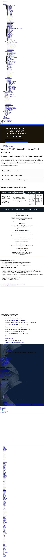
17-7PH (8, 71)
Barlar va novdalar (8, 103)
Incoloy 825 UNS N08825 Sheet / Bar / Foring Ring (17, 333)
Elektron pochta (3, 412)
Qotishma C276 (12, 404)
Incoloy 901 (9, 31)
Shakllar (4, 101)
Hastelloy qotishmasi (4, 382)
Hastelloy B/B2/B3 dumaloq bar (10, 285)
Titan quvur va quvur (11, 83)
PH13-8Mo (9, 68)
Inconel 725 (9, 12)
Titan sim (9, 85)
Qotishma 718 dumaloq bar (26, 404)
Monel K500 (9, 18)
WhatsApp (6, 411)
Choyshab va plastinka (9, 105)
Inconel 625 (9, 7)
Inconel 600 (9, 8)
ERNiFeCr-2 (7, 98)
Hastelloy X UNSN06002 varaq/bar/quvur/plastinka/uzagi (14, 283)
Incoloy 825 (9, 27)
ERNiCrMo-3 (7, 95)
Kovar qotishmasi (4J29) (11, 53)
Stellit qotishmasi (10, 49)
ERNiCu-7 (7, 99)
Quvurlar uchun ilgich (9, 110)
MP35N (8, 43)
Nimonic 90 (9, 36)
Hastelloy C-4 (9, 24)
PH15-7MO (9, 69)
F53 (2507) (9, 66)
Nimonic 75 (9, 35)
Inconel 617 (9, 14)
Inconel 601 (9, 9)
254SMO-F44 (9, 67)
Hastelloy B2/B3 (3, 364)
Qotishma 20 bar (35, 404)
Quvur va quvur (8, 104)
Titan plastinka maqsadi (11, 87)
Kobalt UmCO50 (10, 50)
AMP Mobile (5, 403)
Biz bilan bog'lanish (6, 118)
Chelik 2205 (9, 73)
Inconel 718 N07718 (4, 359)
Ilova (4, 116)
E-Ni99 (6, 93)
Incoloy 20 (9, 38)
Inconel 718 (9, 6)
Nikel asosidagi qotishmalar (10, 5)
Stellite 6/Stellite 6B (4, 357)
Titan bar (9, 79)
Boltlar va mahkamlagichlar (10, 107)
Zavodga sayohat (8, 112)
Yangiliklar (5, 117)
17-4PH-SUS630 (10, 72)
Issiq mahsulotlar (6, 401)
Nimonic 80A (9, 33)
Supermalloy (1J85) (10, 55)
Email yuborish (3, 408)
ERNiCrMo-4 (7, 97)
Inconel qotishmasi (3, 381)
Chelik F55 (9, 65)
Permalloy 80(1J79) (10, 54)
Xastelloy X (9, 21)
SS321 (8, 77)
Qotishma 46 (9, 58)
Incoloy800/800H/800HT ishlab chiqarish (14, 28)
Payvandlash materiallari (7, 91)
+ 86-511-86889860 (7, 121)
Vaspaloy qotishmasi (11, 46)
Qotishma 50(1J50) (10, 59)
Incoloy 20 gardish (22, 237)
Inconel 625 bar (18, 404)
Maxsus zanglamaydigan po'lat (10, 61)
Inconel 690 (9, 15)
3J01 (8, 60)
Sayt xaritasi (5, 402)
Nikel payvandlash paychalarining (11, 96)
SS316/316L (9, 76)
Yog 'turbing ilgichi (3, 376)
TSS (6, 115)
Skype (1, 409)
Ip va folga (7, 106)
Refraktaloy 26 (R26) (11, 44)
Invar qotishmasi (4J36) (11, 52)
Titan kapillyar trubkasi (11, 81)
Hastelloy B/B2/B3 (10, 22)
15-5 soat (9, 70)
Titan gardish (9, 84)
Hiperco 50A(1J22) (10, 56)
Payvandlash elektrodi (9, 92)
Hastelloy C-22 (10, 25)
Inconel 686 (9, 13)
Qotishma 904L (10, 64)
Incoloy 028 (9, 39)
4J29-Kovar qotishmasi (4, 362)
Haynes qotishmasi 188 (11, 45)
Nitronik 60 (9, 63)
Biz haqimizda (5, 111)
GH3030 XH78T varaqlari (5, 360)
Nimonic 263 (9, 37)
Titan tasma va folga (11, 88)
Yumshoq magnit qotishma (12, 57)
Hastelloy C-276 (10, 19)
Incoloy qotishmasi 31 (11, 40)
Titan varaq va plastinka (11, 89)
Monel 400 (9, 17)
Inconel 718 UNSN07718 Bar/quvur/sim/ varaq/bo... (17, 324)
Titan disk (9, 80)
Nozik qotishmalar (8, 51)
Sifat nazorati (7, 113)
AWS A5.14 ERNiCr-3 (9, 94)
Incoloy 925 (9, 32)
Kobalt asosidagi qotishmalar (10, 41)
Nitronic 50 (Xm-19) (11, 62)
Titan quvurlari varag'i (11, 86)
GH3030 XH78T (10, 34)
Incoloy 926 (9, 29)
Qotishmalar (5, 4)
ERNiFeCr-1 (7, 100)
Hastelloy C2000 (10, 26)
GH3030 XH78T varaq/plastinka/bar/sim (14, 342)
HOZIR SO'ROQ (3, 391)
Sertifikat (6, 114)
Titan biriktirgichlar (10, 82)
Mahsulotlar (5, 145)
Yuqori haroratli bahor (9, 109)
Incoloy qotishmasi (3, 383)
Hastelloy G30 (10, 23)
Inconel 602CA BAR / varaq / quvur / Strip (15, 320)
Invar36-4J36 (2, 361)
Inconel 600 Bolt (9, 338)
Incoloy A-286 (10, 30)
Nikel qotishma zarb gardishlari (10, 108)
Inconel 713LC (10, 16)
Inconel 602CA (10, 10)
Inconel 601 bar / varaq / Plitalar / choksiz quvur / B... (17, 329)
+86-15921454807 (9, 350)
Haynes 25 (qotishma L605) (12, 42)
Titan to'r (9, 90)
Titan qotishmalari (8, 78)
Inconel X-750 (10, 11)
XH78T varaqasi (6, 404)
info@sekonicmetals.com (7, 120)
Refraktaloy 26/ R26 (4, 363)
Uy (3, 3)
